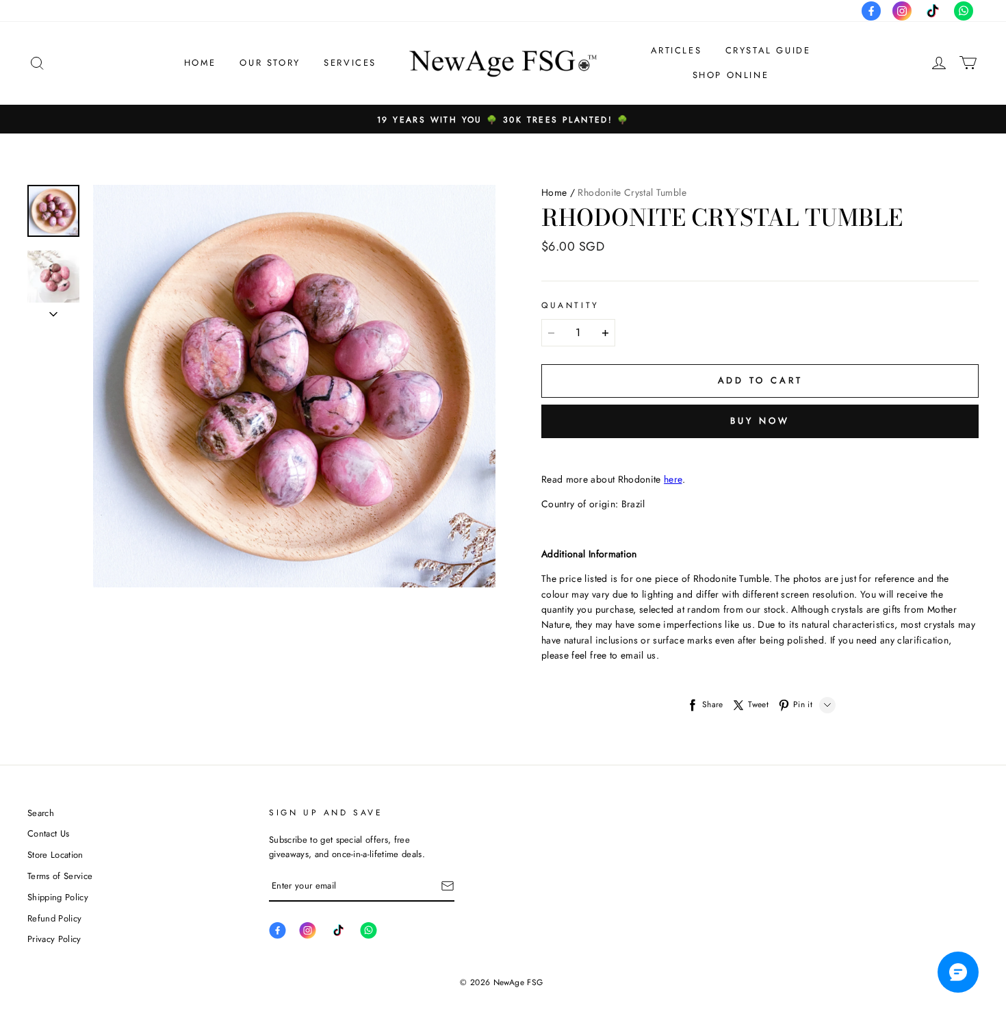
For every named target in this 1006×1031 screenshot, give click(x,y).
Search (40, 812)
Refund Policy (54, 918)
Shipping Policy (57, 897)
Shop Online (731, 74)
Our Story (270, 62)
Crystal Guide (768, 50)
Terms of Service (59, 875)
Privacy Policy (54, 938)
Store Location (55, 854)
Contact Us (48, 833)
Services (350, 62)
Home (200, 62)
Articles (676, 50)
